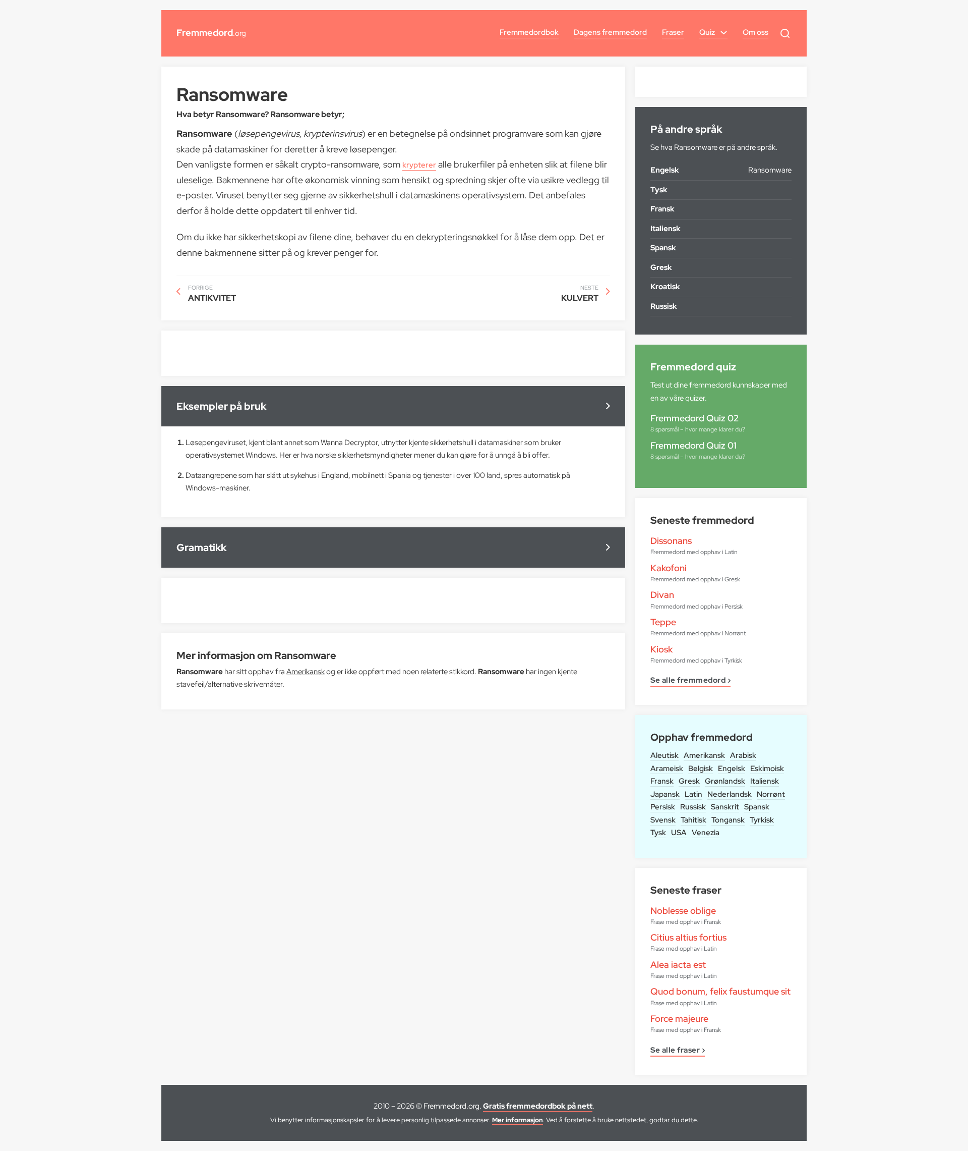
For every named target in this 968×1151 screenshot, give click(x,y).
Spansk (756, 807)
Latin (693, 794)
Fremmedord (211, 32)
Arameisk (666, 768)
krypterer (419, 165)
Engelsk (731, 768)
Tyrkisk (762, 820)
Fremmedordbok (529, 32)
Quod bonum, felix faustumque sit (720, 991)
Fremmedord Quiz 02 (694, 418)
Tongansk (728, 820)
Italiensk (764, 781)
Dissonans (671, 540)
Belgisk (700, 768)
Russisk (693, 807)
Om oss (755, 32)
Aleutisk (664, 755)
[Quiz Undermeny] (724, 32)
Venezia (705, 833)
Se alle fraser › (677, 1051)
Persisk (662, 807)
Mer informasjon (517, 1120)
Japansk (665, 794)
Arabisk (743, 755)
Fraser (673, 32)
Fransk (662, 781)
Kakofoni (668, 568)
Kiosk (661, 649)
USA (679, 833)
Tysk (658, 833)
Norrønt (771, 794)
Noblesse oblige (683, 910)
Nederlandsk (729, 794)
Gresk (689, 781)
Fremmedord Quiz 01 (693, 445)
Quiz (707, 32)
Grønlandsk (725, 781)
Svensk (663, 820)
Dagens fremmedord (610, 32)
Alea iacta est (678, 964)
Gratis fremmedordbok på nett (537, 1106)
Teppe (663, 622)
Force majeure (679, 1018)
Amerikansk (704, 755)
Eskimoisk (767, 768)
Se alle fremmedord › (690, 681)
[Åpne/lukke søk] (785, 33)
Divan (662, 594)
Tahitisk (693, 820)
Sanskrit (725, 807)
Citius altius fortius (688, 937)
